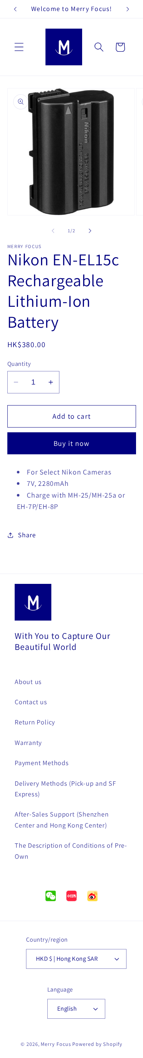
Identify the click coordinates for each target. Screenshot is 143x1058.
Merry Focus (56, 1043)
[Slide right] (90, 231)
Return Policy (35, 721)
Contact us (31, 701)
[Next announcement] (128, 9)
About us (28, 681)
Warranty (28, 742)
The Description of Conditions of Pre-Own (71, 850)
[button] (18, 47)
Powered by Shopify (97, 1043)
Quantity (19, 364)
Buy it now (72, 443)
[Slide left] (53, 231)
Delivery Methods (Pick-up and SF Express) (65, 788)
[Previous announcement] (15, 9)
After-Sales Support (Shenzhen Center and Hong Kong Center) (62, 819)
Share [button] (27, 534)
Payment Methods (42, 762)
